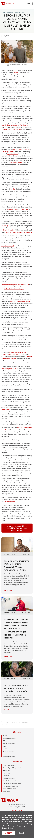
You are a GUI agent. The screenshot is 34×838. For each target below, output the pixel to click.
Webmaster (6, 791)
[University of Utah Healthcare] (17, 800)
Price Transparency (9, 765)
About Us (6, 735)
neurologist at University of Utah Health (14, 125)
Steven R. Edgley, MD (14, 354)
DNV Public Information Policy (12, 783)
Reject (21, 833)
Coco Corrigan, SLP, (7, 246)
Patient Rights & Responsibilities (13, 768)
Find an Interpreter (9, 743)
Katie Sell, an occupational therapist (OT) (15, 284)
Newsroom (6, 754)
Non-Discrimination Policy (10, 786)
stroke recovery (10, 501)
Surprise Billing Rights (9, 788)
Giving (5, 749)
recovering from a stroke (9, 369)
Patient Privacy (7, 770)
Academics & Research (10, 738)
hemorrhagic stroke (15, 162)
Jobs (4, 746)
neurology (4, 226)
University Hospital (7, 152)
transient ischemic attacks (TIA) (17, 209)
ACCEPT (8, 833)
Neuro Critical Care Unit (21, 149)
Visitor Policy (7, 773)
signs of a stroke (12, 154)
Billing (4, 741)
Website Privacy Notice (10, 781)
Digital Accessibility (9, 778)
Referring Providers (9, 756)
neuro (8, 722)
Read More (8, 590)
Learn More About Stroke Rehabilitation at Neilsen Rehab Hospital (17, 528)
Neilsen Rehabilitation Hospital (14, 289)
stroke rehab (23, 722)
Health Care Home (7, 12)
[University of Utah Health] (8, 3)
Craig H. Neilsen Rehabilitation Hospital (19, 232)
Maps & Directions (8, 751)
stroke (16, 72)
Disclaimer (6, 775)
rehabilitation (5, 410)
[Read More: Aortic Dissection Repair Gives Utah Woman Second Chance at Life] (17, 669)
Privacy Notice (7, 828)
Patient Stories (19, 12)
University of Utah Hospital (12, 129)
